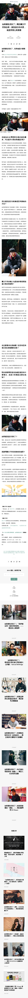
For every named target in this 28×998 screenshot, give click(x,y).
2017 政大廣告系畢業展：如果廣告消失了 (13, 532)
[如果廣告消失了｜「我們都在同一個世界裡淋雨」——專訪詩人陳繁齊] (14, 621)
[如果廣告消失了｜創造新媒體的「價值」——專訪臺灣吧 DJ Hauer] (14, 803)
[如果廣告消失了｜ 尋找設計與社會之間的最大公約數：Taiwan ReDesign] (14, 657)
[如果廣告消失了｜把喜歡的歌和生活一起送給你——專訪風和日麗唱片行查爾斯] (14, 730)
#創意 (21, 552)
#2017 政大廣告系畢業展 (9, 551)
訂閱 (14, 579)
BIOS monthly (10, 37)
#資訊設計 (22, 551)
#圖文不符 (17, 552)
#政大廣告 (17, 551)
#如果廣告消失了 (11, 552)
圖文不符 (13, 80)
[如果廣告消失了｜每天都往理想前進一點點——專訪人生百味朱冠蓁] (14, 767)
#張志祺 (5, 552)
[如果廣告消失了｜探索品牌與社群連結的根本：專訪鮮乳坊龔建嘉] (14, 694)
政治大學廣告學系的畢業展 (10, 54)
